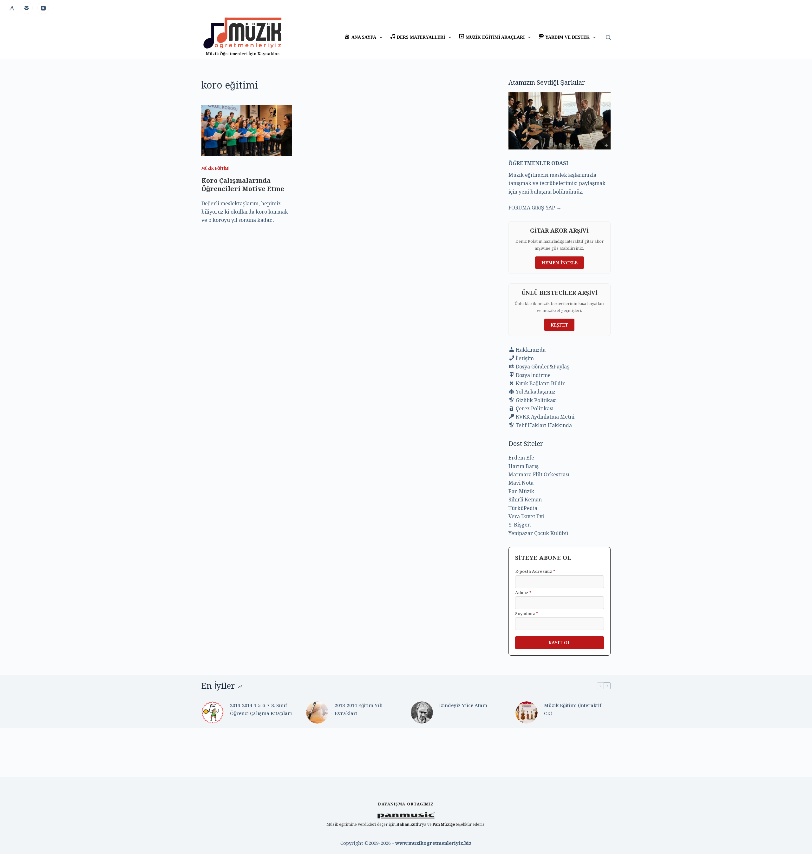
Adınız (523, 592)
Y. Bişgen (519, 524)
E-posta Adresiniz (535, 571)
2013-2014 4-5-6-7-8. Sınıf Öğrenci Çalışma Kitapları (261, 709)
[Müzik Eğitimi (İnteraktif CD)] (526, 712)
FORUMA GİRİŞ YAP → (534, 207)
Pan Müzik (521, 491)
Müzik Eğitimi (215, 168)
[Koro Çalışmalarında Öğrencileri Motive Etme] (246, 130)
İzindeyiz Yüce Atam (463, 705)
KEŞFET (559, 325)
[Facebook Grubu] (27, 8)
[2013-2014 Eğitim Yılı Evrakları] (317, 712)
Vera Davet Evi (526, 516)
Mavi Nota (521, 482)
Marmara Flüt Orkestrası (538, 474)
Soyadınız (526, 613)
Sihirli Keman (525, 499)
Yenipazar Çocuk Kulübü (538, 533)
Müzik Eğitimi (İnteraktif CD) (572, 709)
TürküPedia (522, 508)
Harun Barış (523, 466)
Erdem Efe (521, 457)
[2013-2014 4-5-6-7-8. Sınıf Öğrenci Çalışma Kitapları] (212, 712)
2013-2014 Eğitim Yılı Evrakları (359, 709)
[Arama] (608, 37)
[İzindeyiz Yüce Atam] (422, 712)
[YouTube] (43, 8)
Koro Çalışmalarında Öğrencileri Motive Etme (242, 184)
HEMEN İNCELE (559, 263)
